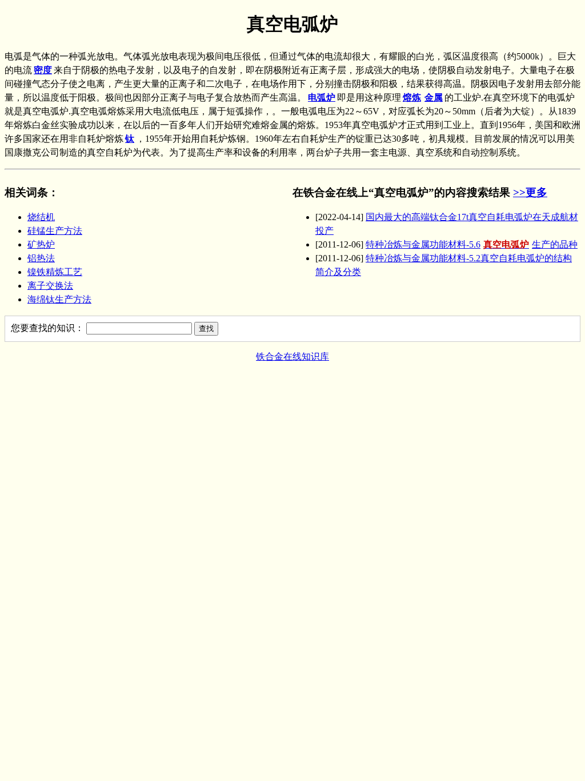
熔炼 (412, 97)
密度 (43, 70)
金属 (433, 97)
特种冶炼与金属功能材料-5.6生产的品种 (472, 244)
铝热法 (41, 258)
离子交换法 (50, 285)
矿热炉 (41, 244)
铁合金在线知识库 (292, 356)
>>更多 (530, 192)
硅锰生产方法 (54, 231)
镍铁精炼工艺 (54, 272)
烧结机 (41, 217)
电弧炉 (321, 97)
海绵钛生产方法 (59, 299)
